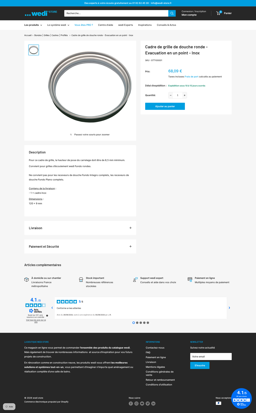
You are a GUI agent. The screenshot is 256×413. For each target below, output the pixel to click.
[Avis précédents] (52, 308)
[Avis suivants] (229, 308)
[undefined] (47, 315)
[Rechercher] (172, 13)
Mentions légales (155, 366)
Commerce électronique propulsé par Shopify (46, 401)
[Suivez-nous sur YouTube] (142, 403)
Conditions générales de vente (159, 373)
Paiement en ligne (156, 357)
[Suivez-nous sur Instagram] (136, 403)
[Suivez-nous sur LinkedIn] (153, 403)
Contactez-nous (155, 347)
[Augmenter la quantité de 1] (184, 95)
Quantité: (150, 95)
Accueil (27, 35)
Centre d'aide (105, 24)
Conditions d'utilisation (159, 384)
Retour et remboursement (160, 379)
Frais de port (191, 76)
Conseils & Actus (166, 24)
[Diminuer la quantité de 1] (170, 95)
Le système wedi (56, 24)
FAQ (148, 352)
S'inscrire (200, 365)
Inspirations (145, 24)
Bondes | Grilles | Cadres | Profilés (51, 35)
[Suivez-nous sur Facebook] (131, 403)
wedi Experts (125, 24)
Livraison (151, 362)
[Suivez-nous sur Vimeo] (148, 403)
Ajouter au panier (165, 106)
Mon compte (189, 14)
